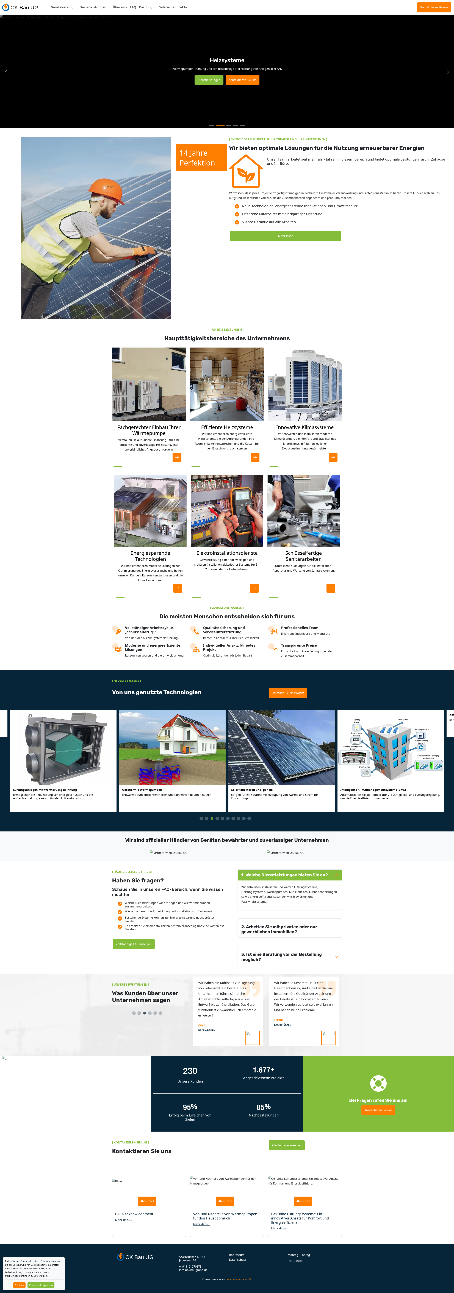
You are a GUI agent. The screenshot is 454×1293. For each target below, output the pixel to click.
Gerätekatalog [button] (62, 7)
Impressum (237, 1255)
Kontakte (179, 7)
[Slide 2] (218, 125)
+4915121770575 (190, 1266)
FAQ (133, 7)
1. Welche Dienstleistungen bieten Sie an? (284, 874)
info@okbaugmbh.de (193, 1270)
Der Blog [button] (146, 7)
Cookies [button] (19, 1285)
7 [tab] (235, 820)
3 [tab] (213, 820)
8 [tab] (240, 820)
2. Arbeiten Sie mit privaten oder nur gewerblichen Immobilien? (279, 929)
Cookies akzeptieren (41, 1285)
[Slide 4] (235, 125)
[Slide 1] (211, 125)
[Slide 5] (242, 125)
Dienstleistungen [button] (93, 7)
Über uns (120, 7)
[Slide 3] (227, 125)
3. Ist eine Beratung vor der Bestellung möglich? (281, 957)
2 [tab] (208, 820)
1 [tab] (203, 820)
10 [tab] (251, 820)
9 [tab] (245, 820)
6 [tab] (229, 820)
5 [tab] (224, 820)
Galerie (164, 7)
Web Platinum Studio (239, 1279)
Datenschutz (237, 1260)
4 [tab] (219, 820)
